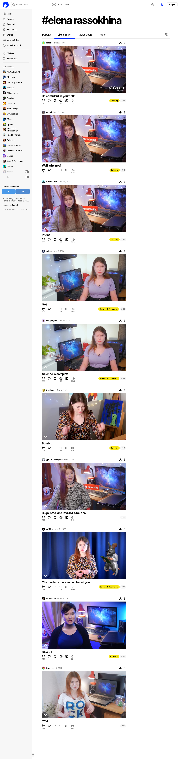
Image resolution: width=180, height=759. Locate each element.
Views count (85, 34)
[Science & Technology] (16, 129)
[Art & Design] (16, 108)
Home (9, 13)
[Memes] (16, 166)
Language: (10, 205)
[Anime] (16, 171)
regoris (49, 43)
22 (123, 309)
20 (123, 656)
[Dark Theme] (152, 4)
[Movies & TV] (16, 92)
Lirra (48, 668)
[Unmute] (45, 159)
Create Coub (63, 4)
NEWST (47, 652)
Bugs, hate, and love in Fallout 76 (64, 513)
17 (123, 587)
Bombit (47, 443)
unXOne (49, 529)
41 (123, 239)
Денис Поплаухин (54, 460)
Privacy (12, 201)
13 (123, 726)
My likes (10, 53)
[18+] (27, 177)
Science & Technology (109, 309)
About (5, 198)
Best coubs (12, 29)
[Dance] (16, 156)
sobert (49, 251)
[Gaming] (16, 98)
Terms (5, 201)
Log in (172, 4)
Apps (16, 198)
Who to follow (13, 40)
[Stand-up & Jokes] (16, 82)
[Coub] (6, 5)
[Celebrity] (16, 140)
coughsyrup (51, 321)
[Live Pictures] (16, 113)
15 (123, 170)
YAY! (45, 721)
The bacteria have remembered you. (66, 582)
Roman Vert (51, 599)
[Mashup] (16, 87)
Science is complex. (55, 374)
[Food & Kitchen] (16, 135)
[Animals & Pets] (16, 71)
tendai (49, 112)
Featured (11, 24)
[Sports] (16, 124)
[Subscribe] (27, 171)
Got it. (46, 304)
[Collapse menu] (33, 754)
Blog (11, 198)
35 (123, 517)
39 (123, 100)
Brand (22, 198)
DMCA (26, 201)
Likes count (64, 34)
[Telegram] (23, 191)
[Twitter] (9, 191)
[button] (166, 34)
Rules (19, 201)
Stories (10, 34)
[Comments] (55, 100)
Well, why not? (51, 165)
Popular (10, 19)
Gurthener (50, 390)
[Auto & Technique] (16, 161)
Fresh (103, 34)
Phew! (46, 235)
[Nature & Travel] (16, 145)
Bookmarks (12, 58)
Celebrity (114, 101)
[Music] (16, 119)
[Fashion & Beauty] (16, 150)
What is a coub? (14, 45)
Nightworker (51, 182)
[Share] (120, 42)
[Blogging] (16, 77)
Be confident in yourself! (58, 96)
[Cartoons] (16, 103)
